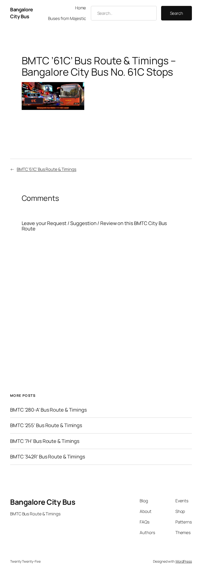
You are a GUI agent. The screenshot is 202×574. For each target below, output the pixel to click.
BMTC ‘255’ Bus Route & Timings (46, 425)
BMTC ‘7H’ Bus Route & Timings (44, 441)
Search (176, 13)
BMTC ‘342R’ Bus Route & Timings (47, 456)
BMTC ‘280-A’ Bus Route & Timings (48, 410)
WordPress (183, 561)
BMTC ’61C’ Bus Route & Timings (46, 169)
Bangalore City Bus (21, 13)
